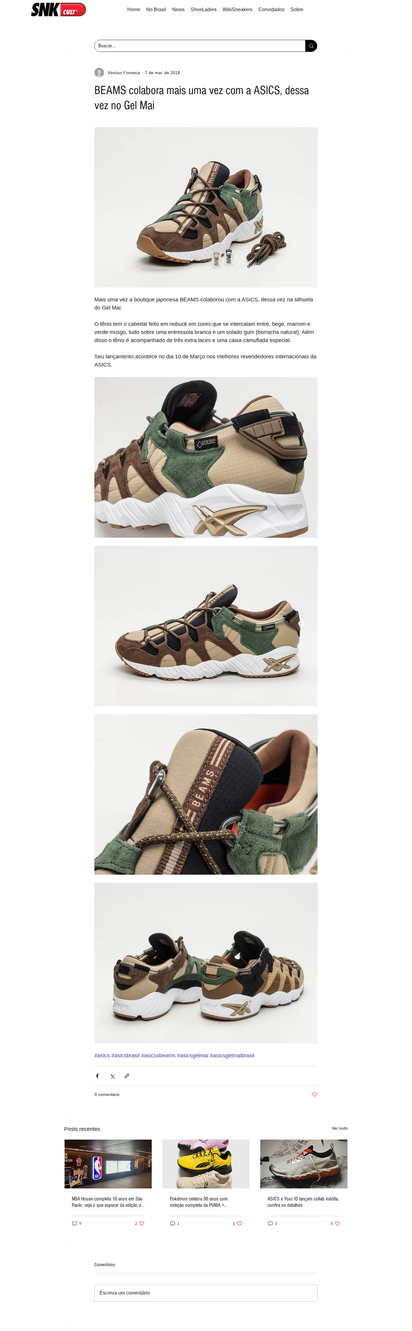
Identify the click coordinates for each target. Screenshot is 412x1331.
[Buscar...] (311, 46)
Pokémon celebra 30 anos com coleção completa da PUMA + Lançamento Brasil (199, 1202)
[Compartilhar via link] (127, 1076)
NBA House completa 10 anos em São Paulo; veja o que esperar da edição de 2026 (107, 1202)
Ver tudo (340, 1128)
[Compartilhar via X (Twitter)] (112, 1076)
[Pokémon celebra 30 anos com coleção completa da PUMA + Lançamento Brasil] (206, 1164)
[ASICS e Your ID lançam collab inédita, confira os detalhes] (303, 1164)
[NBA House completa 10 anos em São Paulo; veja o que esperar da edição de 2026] (108, 1164)
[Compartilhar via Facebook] (97, 1076)
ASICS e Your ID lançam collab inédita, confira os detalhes (303, 1202)
